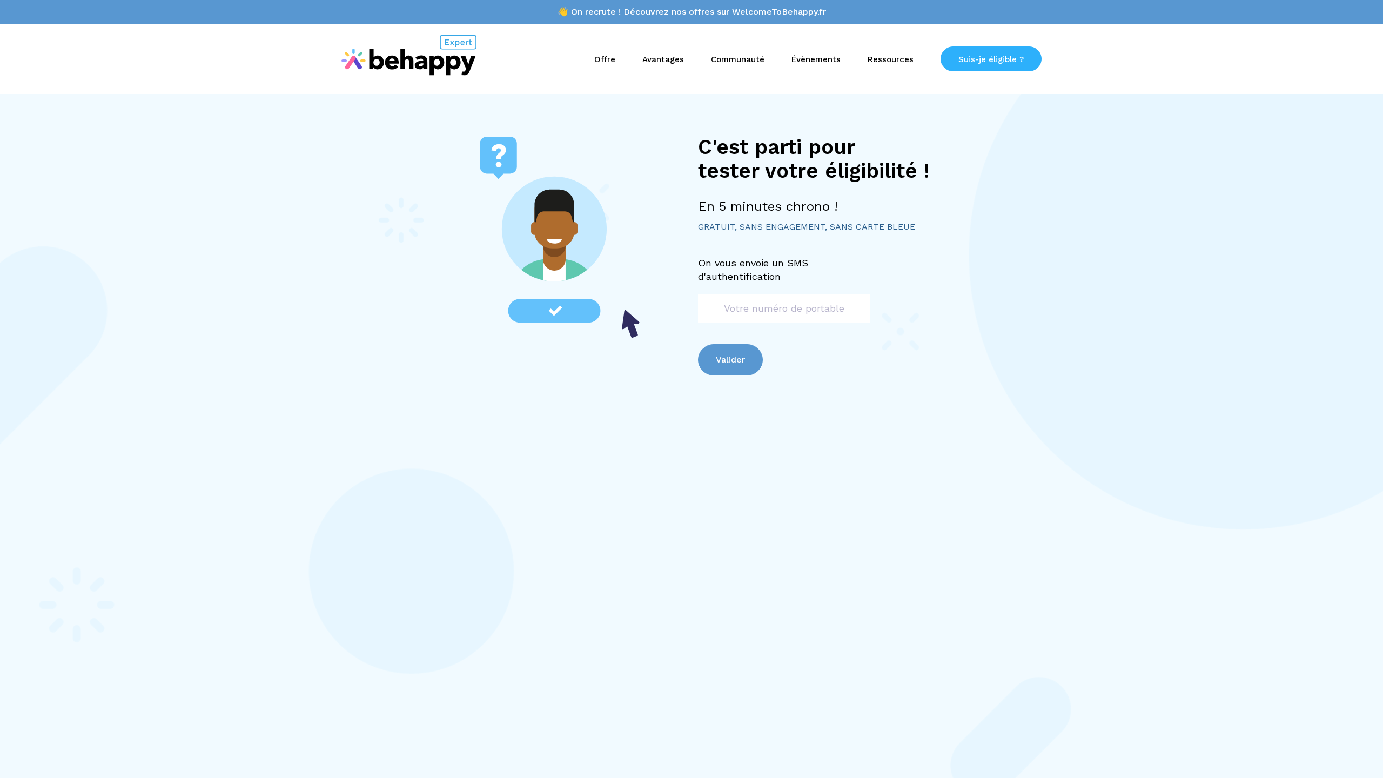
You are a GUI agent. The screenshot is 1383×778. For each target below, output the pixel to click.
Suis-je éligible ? (991, 59)
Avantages (663, 59)
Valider (730, 359)
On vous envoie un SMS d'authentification (753, 269)
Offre (604, 59)
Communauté (737, 59)
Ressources (891, 59)
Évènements (816, 59)
